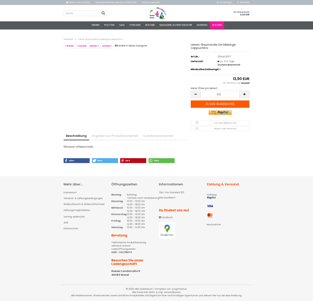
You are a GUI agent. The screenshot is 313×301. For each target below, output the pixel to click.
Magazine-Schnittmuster (176, 25)
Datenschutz (71, 228)
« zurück (82, 45)
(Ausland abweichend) (229, 64)
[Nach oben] (304, 296)
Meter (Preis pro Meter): (204, 88)
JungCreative (179, 289)
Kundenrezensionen (158, 136)
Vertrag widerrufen (151, 2)
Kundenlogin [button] (225, 2)
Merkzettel (244, 2)
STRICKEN (135, 25)
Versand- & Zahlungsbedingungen (83, 198)
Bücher (150, 25)
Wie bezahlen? (167, 197)
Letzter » (107, 45)
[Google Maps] (180, 230)
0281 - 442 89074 (121, 252)
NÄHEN (95, 25)
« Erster (69, 45)
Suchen (217, 25)
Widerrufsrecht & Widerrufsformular (84, 204)
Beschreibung (76, 136)
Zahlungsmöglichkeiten (77, 210)
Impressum (70, 192)
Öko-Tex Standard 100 (171, 192)
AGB (66, 222)
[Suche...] (103, 13)
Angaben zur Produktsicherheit (115, 136)
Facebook (167, 217)
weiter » (94, 45)
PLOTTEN (109, 25)
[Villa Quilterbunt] (156, 13)
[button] (77, 160)
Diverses (202, 25)
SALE (122, 25)
